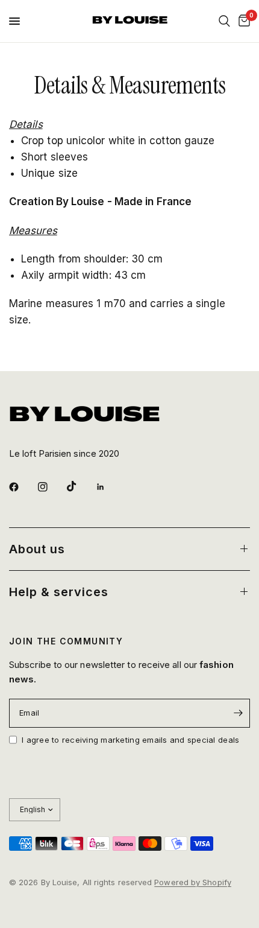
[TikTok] (80, 486)
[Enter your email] (238, 713)
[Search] (224, 21)
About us (37, 549)
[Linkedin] (109, 487)
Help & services (58, 592)
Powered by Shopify (192, 882)
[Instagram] (51, 487)
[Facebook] (22, 487)
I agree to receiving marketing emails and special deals (130, 740)
